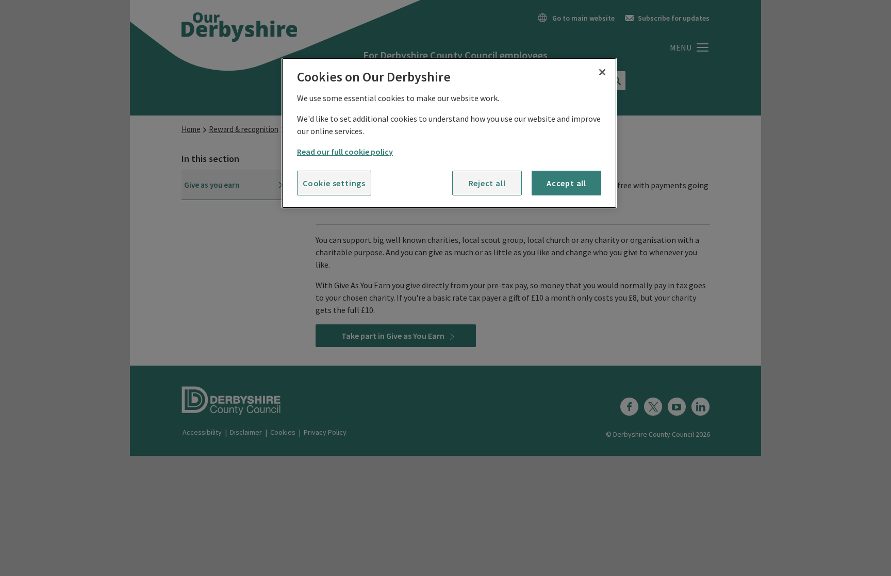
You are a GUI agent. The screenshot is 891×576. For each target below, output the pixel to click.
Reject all (487, 183)
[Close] (602, 72)
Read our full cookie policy (345, 151)
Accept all (566, 183)
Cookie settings (334, 183)
